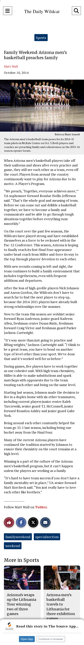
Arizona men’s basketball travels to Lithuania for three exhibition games (60, 607)
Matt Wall (11, 66)
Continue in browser (50, 639)
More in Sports (21, 560)
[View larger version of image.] (42, 106)
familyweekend (17, 536)
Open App (27, 639)
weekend (12, 545)
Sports (41, 37)
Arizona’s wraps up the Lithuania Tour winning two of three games (21, 604)
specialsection (47, 536)
